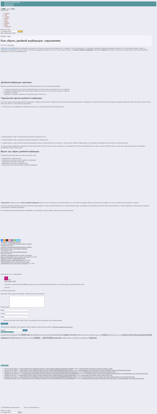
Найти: (3, 330)
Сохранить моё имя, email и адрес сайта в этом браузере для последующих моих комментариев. (32, 320)
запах (43, 335)
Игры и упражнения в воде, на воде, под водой (15, 257)
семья (37, 337)
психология (142, 335)
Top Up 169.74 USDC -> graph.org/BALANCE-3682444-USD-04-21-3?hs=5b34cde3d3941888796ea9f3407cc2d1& (38, 370)
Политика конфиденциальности (63, 327)
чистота (93, 337)
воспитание (14, 335)
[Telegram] (20, 240)
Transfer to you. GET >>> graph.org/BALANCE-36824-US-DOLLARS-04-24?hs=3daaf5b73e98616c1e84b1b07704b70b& (40, 372)
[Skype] (17, 240)
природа (125, 335)
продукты (133, 335)
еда (35, 335)
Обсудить (11, 45)
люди (87, 335)
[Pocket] (9, 240)
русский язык (25, 338)
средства (48, 337)
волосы (8, 335)
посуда (115, 335)
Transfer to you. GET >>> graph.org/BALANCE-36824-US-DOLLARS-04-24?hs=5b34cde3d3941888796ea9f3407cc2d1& (40, 377)
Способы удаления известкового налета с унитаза (16, 244)
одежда (105, 334)
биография (3, 335)
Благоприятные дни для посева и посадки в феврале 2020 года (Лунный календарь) (105, 370)
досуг (32, 335)
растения (11, 338)
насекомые (96, 334)
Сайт (2, 317)
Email (3, 313)
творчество (57, 338)
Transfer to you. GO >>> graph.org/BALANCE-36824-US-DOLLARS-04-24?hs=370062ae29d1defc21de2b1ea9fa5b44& (40, 375)
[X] (7, 240)
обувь (100, 334)
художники (82, 338)
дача (19, 335)
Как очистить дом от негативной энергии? (14, 248)
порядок (111, 335)
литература (83, 335)
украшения (69, 337)
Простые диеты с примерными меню (12, 260)
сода (41, 337)
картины (61, 335)
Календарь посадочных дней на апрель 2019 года (97, 375)
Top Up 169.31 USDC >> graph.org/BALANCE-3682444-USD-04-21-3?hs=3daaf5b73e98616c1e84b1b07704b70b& (38, 368)
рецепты (18, 338)
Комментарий (5, 307)
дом (28, 334)
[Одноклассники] (4, 240)
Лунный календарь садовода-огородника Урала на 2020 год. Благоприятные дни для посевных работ (116, 373)
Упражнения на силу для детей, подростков (14, 263)
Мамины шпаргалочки (8, 8)
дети (23, 334)
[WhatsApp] (14, 240)
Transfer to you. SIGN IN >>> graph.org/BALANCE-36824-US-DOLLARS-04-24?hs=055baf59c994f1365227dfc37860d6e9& (41, 373)
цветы (87, 337)
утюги (73, 337)
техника (64, 338)
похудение (4, 242)
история (55, 335)
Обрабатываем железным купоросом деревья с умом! (95, 368)
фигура (18, 242)
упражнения (12, 242)
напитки (91, 335)
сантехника (30, 338)
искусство (49, 335)
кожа (66, 334)
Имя (2, 310)
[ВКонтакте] (2, 240)
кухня (79, 335)
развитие (4, 338)
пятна (149, 334)
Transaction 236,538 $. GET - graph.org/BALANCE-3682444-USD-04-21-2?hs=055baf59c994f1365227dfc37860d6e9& (39, 378)
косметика (72, 335)
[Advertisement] (76, 66)
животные (39, 335)
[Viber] (12, 240)
